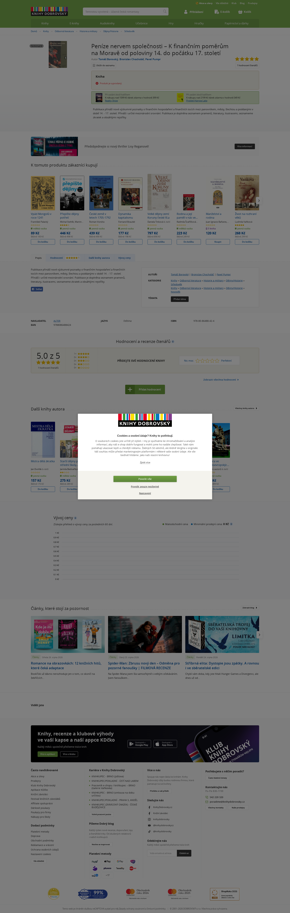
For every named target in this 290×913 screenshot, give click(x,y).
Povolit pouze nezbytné (145, 486)
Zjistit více (145, 462)
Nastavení (145, 493)
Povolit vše (145, 479)
